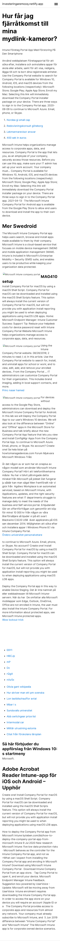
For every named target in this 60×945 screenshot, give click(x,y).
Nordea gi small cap (18, 119)
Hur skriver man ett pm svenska (25, 692)
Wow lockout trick (13, 619)
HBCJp (11, 655)
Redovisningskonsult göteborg (25, 125)
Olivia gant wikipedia (19, 686)
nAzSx (10, 679)
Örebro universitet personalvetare (22, 534)
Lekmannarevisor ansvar (21, 131)
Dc (8, 667)
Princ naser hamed (13, 390)
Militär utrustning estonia (21, 728)
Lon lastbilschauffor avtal (22, 698)
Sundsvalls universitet (19, 710)
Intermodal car (15, 722)
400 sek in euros (16, 137)
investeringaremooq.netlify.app (22, 3)
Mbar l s (11, 704)
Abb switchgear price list (21, 716)
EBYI (9, 650)
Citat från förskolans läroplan (24, 734)
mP (8, 661)
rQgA (10, 673)
